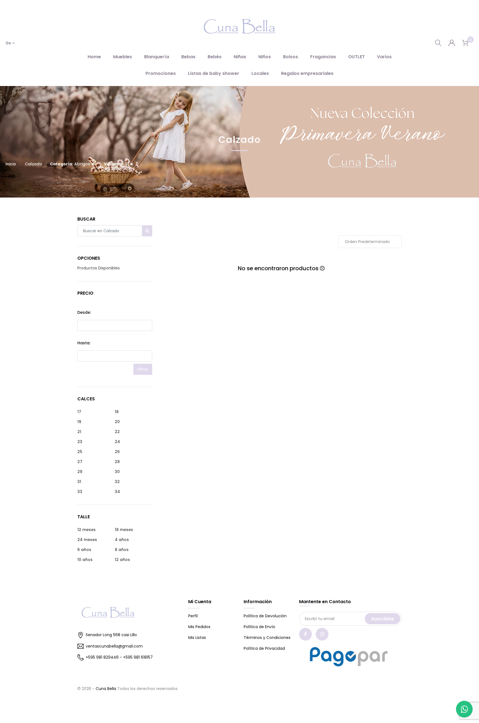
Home (94, 57)
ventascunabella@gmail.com (114, 646)
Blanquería (156, 57)
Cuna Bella (106, 688)
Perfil (193, 616)
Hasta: (83, 343)
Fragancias (323, 57)
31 (117, 164)
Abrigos (70, 164)
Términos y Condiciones (267, 637)
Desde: (84, 312)
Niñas (240, 57)
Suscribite (382, 619)
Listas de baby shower (213, 73)
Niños (264, 57)
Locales (260, 73)
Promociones (161, 73)
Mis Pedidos (199, 627)
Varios (384, 57)
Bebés (214, 57)
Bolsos (290, 57)
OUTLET (356, 57)
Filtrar (142, 369)
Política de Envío (259, 627)
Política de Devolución (265, 616)
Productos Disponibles (98, 268)
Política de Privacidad (264, 648)
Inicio (11, 164)
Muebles (122, 57)
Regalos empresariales (307, 73)
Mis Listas (197, 637)
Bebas (188, 57)
